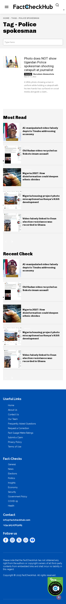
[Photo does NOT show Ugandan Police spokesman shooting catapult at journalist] (12, 62)
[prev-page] (5, 241)
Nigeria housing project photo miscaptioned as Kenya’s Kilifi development (41, 199)
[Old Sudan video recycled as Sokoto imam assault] (12, 154)
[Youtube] (32, 540)
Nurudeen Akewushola (43, 74)
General (27, 147)
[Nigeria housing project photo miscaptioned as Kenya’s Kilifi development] (12, 200)
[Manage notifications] (58, 597)
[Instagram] (12, 540)
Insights (27, 169)
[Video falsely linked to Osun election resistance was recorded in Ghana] (12, 222)
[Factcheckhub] (33, 7)
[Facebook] (5, 540)
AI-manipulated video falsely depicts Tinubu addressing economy (40, 131)
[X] (19, 540)
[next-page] (12, 241)
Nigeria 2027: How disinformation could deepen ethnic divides (40, 176)
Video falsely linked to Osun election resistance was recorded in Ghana (39, 221)
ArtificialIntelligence (33, 124)
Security (28, 74)
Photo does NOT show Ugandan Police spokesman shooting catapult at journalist (40, 64)
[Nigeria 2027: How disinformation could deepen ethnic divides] (12, 177)
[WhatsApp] (25, 540)
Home (6, 18)
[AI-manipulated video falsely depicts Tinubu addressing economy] (12, 132)
